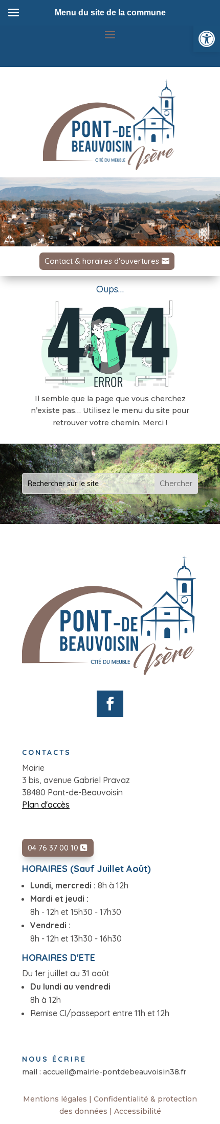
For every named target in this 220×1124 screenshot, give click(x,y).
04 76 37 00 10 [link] (53, 848)
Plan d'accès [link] (46, 804)
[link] (206, 39)
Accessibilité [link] (137, 1111)
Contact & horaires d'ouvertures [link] (102, 261)
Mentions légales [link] (55, 1099)
